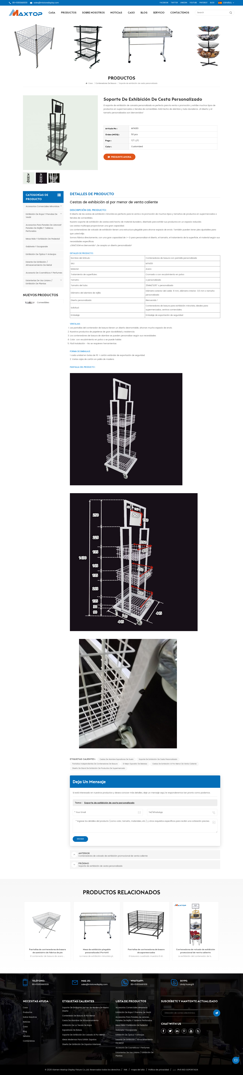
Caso (131, 12)
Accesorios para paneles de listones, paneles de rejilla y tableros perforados (43, 228)
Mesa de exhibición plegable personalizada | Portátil (47, 951)
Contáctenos (179, 12)
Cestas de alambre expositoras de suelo (116, 759)
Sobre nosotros (93, 12)
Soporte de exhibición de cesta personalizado (158, 759)
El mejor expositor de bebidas (135, 764)
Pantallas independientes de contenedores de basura (95, 764)
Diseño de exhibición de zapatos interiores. (81, 1044)
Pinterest (203, 2)
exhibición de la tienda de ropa (77, 1025)
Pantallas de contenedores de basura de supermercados (96, 951)
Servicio (159, 12)
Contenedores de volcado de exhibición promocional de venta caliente (146, 951)
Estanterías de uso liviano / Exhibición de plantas (39, 282)
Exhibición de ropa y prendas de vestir (41, 216)
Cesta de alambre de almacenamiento (80, 1020)
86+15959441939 (19, 2)
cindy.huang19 (187, 984)
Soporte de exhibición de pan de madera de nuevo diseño (85, 1009)
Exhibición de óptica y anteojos (41, 254)
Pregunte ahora (121, 156)
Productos (68, 12)
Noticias (116, 12)
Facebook (164, 2)
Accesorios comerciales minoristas (42, 206)
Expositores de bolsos (72, 1030)
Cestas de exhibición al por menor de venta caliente (174, 764)
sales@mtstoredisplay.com (46, 2)
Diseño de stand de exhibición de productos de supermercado (98, 768)
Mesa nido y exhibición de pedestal (43, 238)
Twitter (174, 2)
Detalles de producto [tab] (92, 194)
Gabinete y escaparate (37, 246)
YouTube (193, 2)
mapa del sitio (138, 1069)
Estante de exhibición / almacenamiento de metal (39, 263)
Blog (212, 2)
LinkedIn (183, 2)
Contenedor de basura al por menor (78, 1015)
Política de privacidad (158, 1069)
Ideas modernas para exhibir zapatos (79, 1039)
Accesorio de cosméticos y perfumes (44, 272)
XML (125, 1069)
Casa (52, 12)
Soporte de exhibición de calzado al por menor (83, 1034)
